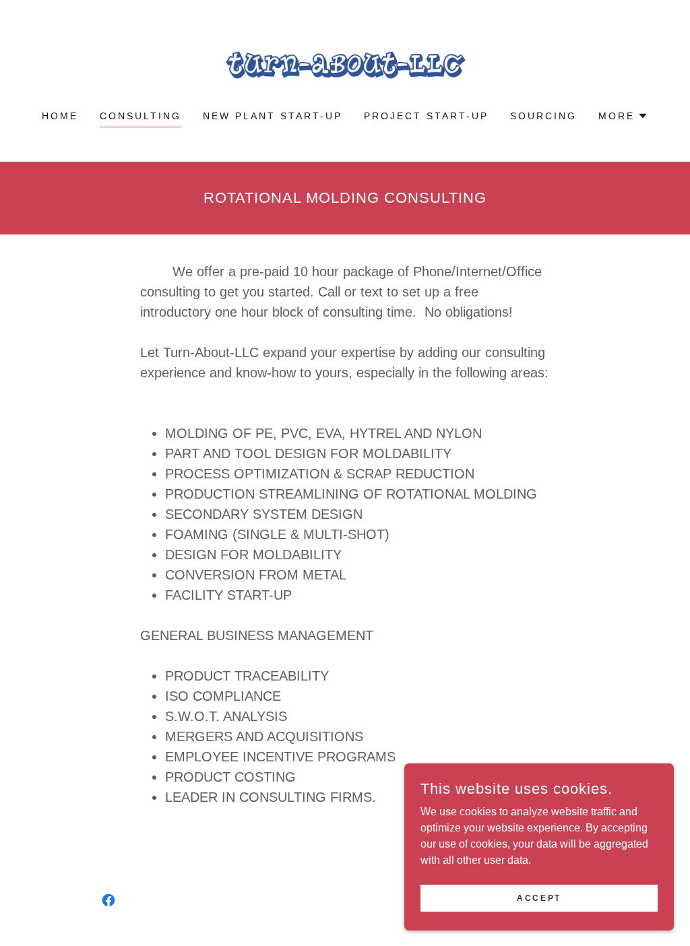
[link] (345, 63)
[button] (623, 116)
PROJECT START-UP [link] (426, 116)
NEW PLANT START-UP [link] (272, 116)
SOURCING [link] (543, 116)
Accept (539, 897)
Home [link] (60, 116)
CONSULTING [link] (140, 116)
